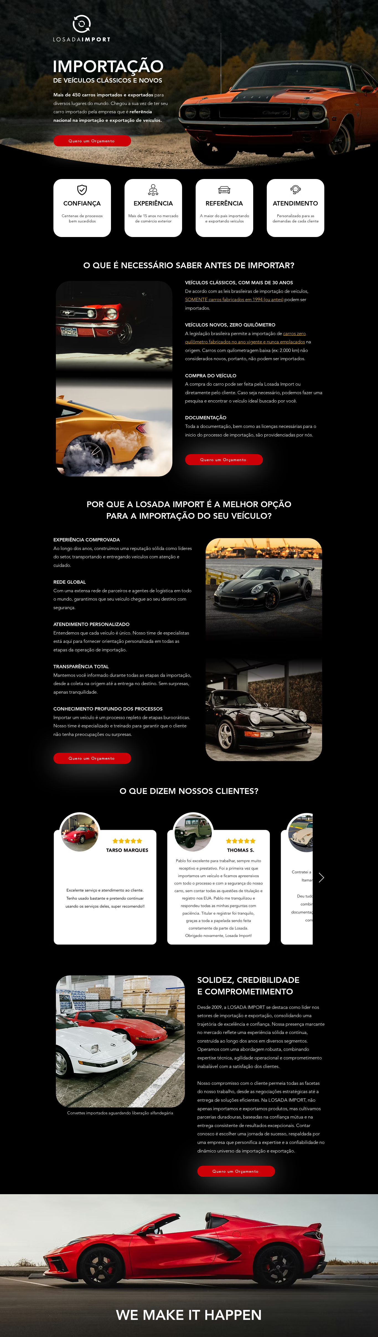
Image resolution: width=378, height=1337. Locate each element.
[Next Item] (321, 878)
